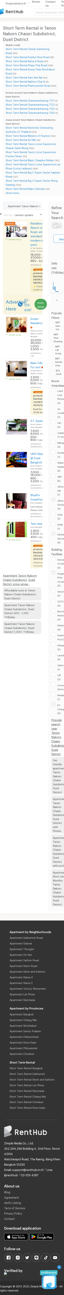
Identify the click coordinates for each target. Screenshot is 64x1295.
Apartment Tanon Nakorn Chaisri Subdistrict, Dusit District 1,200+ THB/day (19, 627)
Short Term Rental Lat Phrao (27, 1085)
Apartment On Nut (21, 954)
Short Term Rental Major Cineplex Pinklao (30, 160)
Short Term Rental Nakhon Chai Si (25, 81)
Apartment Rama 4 (21, 977)
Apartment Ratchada (22, 999)
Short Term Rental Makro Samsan (25, 188)
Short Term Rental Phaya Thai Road (26, 65)
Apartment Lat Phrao (22, 994)
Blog (7, 1191)
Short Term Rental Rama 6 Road (24, 61)
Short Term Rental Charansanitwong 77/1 (30, 100)
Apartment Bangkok (22, 1014)
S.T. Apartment (40, 420)
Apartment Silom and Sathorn (27, 971)
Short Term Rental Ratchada (27, 1090)
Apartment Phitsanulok (23, 1048)
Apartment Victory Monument (28, 988)
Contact (9, 1218)
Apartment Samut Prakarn (25, 1031)
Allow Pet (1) (60, 490)
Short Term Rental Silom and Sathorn (32, 1079)
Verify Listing (12, 1202)
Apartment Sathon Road (24, 960)
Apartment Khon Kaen (23, 1042)
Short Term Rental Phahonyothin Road (28, 85)
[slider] (53, 292)
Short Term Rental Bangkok (26, 1068)
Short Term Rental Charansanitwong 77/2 (30, 104)
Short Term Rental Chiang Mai (28, 1096)
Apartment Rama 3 (21, 982)
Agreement (11, 1197)
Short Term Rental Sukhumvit (27, 1073)
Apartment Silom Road (23, 965)
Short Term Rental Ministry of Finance (28, 135)
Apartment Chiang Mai (23, 1019)
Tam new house (40, 523)
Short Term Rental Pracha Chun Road (27, 57)
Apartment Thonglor (22, 948)
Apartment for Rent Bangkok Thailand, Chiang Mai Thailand (17, 12)
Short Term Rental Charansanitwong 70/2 (30, 108)
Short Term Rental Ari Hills (21, 139)
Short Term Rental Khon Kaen (27, 1107)
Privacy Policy (13, 1213)
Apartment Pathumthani (24, 1036)
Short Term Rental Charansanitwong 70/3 (30, 112)
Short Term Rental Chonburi (26, 1101)
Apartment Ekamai (21, 943)
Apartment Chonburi (22, 1053)
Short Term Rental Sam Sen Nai (24, 77)
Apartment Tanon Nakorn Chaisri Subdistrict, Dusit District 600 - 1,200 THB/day (19, 610)
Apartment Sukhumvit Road (26, 937)
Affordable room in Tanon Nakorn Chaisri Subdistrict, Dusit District (20, 594)
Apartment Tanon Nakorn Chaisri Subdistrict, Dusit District (30, 206)
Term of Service (14, 1207)
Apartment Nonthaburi (23, 1025)
